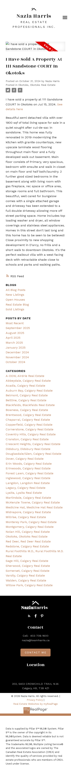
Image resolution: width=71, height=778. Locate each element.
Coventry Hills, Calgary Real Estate (31, 434)
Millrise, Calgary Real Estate (26, 517)
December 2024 (17, 352)
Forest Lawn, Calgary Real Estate (29, 473)
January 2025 (16, 347)
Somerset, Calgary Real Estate (27, 571)
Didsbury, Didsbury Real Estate (28, 449)
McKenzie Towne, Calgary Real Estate (33, 502)
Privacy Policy (35, 699)
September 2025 (18, 328)
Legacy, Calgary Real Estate (25, 488)
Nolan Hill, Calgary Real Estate (28, 532)
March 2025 (14, 342)
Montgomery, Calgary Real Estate (30, 527)
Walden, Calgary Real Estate (26, 580)
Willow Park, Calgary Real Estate (29, 585)
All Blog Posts (15, 290)
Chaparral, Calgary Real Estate (28, 419)
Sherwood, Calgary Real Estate (28, 566)
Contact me (35, 652)
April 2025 (13, 337)
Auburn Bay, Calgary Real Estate (29, 390)
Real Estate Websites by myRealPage (35, 703)
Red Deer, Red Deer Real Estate (28, 541)
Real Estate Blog (17, 304)
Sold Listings (15, 309)
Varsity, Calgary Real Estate (25, 575)
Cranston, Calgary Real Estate (27, 439)
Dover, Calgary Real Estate (25, 458)
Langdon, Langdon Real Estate (28, 483)
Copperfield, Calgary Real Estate (29, 424)
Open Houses (15, 299)
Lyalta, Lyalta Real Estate (24, 493)
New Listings (15, 294)
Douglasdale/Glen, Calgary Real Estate (33, 453)
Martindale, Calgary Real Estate (28, 497)
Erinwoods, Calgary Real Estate (28, 468)
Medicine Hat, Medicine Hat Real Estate (34, 507)
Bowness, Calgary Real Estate (27, 410)
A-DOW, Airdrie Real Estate (25, 376)
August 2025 (15, 333)
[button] (29, 616)
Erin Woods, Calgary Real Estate (29, 463)
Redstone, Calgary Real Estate (27, 546)
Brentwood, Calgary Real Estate (28, 415)
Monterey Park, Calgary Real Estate (31, 522)
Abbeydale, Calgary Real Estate (28, 380)
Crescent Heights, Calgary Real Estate (33, 444)
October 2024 (15, 362)
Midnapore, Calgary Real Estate (28, 512)
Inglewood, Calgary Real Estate (28, 478)
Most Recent (15, 323)
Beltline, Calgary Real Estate (26, 400)
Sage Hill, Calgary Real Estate (27, 561)
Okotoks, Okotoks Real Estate (36, 85)
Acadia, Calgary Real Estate (25, 385)
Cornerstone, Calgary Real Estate (29, 429)
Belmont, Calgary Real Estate (27, 395)
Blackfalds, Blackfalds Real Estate (30, 405)
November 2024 (17, 357)
